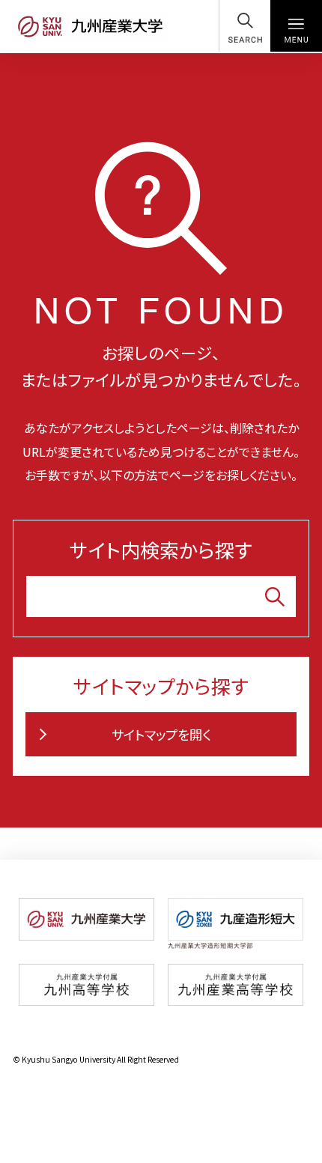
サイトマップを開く (161, 734)
